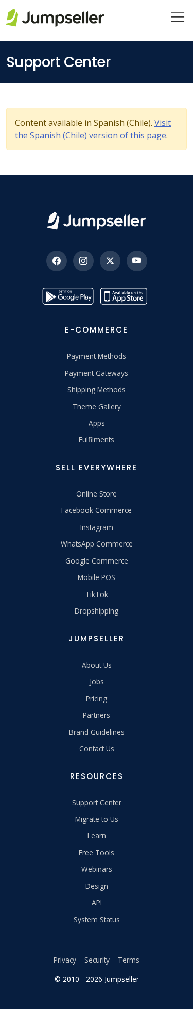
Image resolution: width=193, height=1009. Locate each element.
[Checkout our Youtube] (137, 261)
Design (96, 886)
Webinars (96, 869)
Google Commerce (96, 561)
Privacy (65, 960)
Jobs (97, 681)
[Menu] (177, 18)
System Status (97, 919)
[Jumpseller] (96, 221)
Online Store (96, 494)
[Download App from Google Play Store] (68, 296)
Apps (97, 423)
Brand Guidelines (97, 732)
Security (97, 960)
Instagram (96, 527)
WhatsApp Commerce (97, 544)
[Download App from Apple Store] (125, 296)
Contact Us (96, 748)
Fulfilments (96, 439)
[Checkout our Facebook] (56, 261)
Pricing (96, 698)
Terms (128, 960)
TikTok (96, 594)
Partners (96, 715)
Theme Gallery (97, 406)
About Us (97, 665)
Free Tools (96, 852)
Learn (96, 835)
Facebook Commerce (96, 510)
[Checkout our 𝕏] (110, 261)
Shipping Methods (96, 389)
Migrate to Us (96, 819)
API (97, 902)
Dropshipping (96, 611)
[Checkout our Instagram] (83, 261)
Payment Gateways (96, 373)
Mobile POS (96, 577)
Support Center (96, 802)
